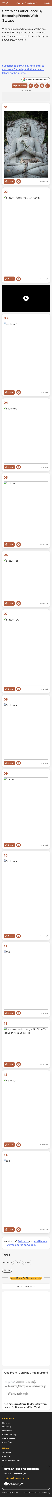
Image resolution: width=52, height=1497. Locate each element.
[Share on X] (36, 85)
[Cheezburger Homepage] (26, 1484)
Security (37, 1493)
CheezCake (7, 1442)
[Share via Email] (47, 85)
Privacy (31, 1493)
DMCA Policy (46, 1493)
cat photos (8, 1262)
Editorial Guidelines (11, 1460)
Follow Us (23, 1241)
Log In (47, 3)
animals (26, 1262)
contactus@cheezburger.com (17, 1478)
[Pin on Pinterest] (18, 181)
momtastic (45, 181)
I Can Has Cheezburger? (26, 3)
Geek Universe (8, 1438)
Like (8, 1270)
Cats (18, 1262)
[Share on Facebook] (31, 85)
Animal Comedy (9, 1434)
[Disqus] (26, 1330)
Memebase (7, 1430)
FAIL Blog (6, 1427)
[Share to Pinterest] (42, 85)
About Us (6, 1456)
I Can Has (6, 1423)
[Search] (7, 3)
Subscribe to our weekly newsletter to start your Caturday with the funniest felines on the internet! (23, 69)
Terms (26, 1493)
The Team (6, 1452)
